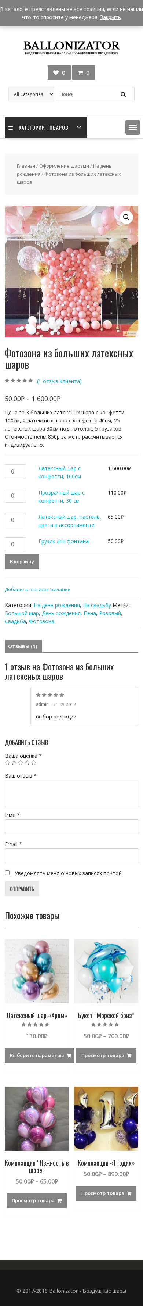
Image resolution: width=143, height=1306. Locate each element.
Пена (90, 613)
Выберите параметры (37, 1055)
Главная (26, 166)
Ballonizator (71, 45)
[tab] (22, 646)
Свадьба (15, 621)
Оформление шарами (64, 166)
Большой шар (22, 613)
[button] (132, 127)
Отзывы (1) (22, 646)
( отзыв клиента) (59, 381)
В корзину (22, 561)
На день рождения (57, 605)
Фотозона (41, 621)
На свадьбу (97, 605)
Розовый (110, 613)
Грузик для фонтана (63, 541)
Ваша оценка (23, 755)
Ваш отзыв (21, 775)
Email (13, 844)
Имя (12, 814)
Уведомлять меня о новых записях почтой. (69, 873)
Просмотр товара (102, 1055)
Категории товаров (44, 127)
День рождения (61, 613)
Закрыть (110, 17)
